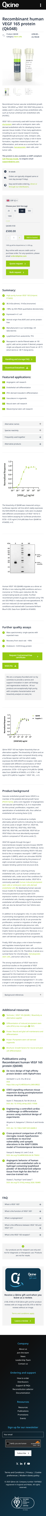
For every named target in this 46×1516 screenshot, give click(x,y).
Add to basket (32, 237)
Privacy (29, 1472)
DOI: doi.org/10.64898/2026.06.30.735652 (22, 1155)
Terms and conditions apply (23, 1313)
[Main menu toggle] (41, 5)
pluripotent (6, 124)
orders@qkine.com (19, 256)
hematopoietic (20, 147)
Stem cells (18, 37)
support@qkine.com (10, 161)
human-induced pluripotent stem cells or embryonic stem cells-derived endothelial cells (22, 885)
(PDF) (31, 1026)
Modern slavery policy (29, 1475)
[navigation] (12, 200)
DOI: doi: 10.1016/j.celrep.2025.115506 (21, 1103)
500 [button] (29, 211)
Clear (8, 221)
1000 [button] (10, 216)
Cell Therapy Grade (10, 159)
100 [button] (22, 211)
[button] (23, 424)
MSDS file (9, 666)
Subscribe (21, 1453)
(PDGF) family (7, 802)
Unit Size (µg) (22, 206)
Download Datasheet (15, 367)
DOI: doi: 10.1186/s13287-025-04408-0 (21, 1128)
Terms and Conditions (14, 1472)
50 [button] (15, 211)
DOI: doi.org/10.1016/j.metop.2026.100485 (23, 1182)
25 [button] (9, 211)
